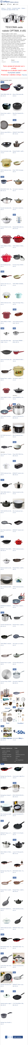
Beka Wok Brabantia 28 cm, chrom (20, 113)
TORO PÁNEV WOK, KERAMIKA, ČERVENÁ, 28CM (12, 94)
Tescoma (24, 75)
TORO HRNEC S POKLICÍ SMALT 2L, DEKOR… (11, 397)
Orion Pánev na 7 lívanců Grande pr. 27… (9, 454)
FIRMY (10, 4)
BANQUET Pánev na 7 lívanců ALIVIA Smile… (10, 833)
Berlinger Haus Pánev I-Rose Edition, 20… (9, 871)
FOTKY (4, 4)
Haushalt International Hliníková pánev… (9, 984)
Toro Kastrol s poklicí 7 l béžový (19, 378)
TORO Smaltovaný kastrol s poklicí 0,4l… (9, 927)
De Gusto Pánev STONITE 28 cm (8, 681)
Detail (10, 96)
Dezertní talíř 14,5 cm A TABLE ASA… (9, 283)
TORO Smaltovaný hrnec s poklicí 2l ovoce (10, 302)
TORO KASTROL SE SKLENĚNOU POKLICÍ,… (11, 511)
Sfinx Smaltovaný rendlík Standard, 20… (9, 814)
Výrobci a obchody (6, 751)
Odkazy (17, 752)
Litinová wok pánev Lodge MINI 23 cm (9, 151)
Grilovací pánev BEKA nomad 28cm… (9, 132)
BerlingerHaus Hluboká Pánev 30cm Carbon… (10, 795)
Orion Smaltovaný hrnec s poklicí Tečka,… (9, 264)
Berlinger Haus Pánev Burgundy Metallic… (9, 776)
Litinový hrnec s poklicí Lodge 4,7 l (8, 113)
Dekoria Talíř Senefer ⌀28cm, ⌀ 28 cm (9, 359)
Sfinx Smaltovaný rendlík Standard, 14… (9, 586)
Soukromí (18, 756)
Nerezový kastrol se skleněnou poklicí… (9, 567)
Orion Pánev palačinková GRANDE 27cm (9, 530)
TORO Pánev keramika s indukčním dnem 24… (10, 416)
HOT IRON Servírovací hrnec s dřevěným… (10, 435)
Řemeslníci (4, 752)
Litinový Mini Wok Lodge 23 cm (7, 340)
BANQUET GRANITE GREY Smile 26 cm (9, 908)
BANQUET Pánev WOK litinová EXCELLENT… (11, 549)
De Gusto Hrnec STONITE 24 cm (20, 264)
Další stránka (18, 1037)
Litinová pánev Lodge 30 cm (18, 776)
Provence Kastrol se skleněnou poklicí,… (9, 227)
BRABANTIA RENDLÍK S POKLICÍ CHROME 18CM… (12, 605)
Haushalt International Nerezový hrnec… (9, 208)
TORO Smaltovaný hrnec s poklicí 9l (8, 170)
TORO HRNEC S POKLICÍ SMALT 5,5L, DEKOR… (11, 246)
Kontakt (17, 751)
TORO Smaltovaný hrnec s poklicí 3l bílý (9, 473)
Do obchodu (5, 96)
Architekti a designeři (6, 754)
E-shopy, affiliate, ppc (6, 756)
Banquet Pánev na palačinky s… (7, 662)
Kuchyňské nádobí (15, 61)
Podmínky (4, 758)
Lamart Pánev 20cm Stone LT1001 (8, 965)
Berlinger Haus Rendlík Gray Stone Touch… (10, 1022)
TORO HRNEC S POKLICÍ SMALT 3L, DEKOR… (11, 321)
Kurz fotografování (19, 760)
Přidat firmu (4, 760)
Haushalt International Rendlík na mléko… (9, 624)
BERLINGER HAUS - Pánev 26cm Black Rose (10, 946)
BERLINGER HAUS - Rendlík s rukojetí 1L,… (10, 189)
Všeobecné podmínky (20, 754)
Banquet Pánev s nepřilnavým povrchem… (9, 378)
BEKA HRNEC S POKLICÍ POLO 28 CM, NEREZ (11, 852)
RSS (17, 758)
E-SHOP (16, 4)
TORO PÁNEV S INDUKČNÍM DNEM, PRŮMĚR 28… (12, 643)
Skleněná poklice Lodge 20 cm (7, 1003)
